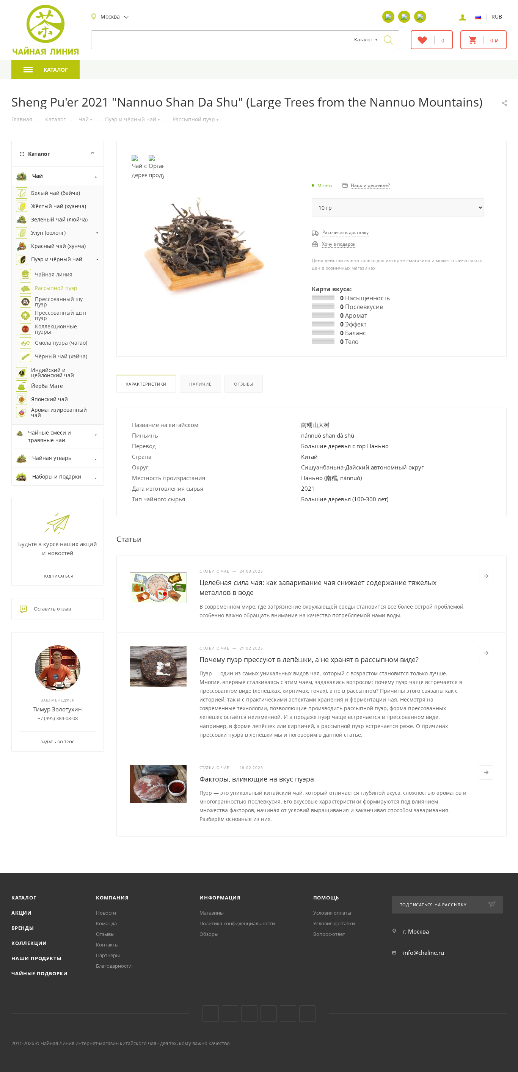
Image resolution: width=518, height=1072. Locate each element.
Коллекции (29, 943)
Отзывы (243, 384)
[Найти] (388, 39)
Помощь (326, 897)
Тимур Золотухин (57, 709)
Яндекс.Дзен (269, 1013)
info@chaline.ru (423, 952)
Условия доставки (334, 923)
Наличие (200, 384)
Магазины (211, 912)
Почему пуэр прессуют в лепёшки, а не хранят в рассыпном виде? (309, 659)
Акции (21, 912)
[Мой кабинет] (462, 17)
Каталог (23, 897)
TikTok (288, 1013)
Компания (112, 897)
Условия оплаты (332, 912)
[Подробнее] (486, 576)
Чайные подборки (39, 973)
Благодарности (114, 965)
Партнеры (108, 955)
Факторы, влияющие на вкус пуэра (256, 778)
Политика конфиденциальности (237, 923)
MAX (307, 1013)
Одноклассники (249, 1013)
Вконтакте (210, 1013)
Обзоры (208, 934)
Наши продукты (36, 958)
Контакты (107, 944)
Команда (106, 923)
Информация (220, 897)
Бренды (22, 927)
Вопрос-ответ (329, 934)
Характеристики (146, 384)
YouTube (230, 1013)
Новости (106, 912)
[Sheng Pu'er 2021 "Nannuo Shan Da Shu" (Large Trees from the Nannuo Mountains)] (203, 246)
